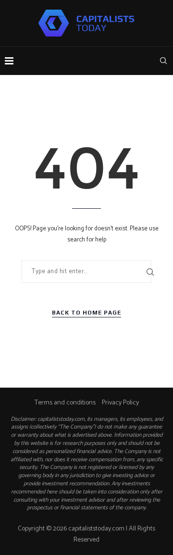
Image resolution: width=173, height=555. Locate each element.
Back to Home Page (86, 312)
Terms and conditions (65, 402)
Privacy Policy (120, 402)
